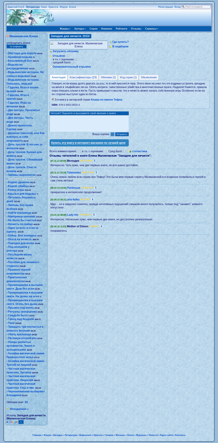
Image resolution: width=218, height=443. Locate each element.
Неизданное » (19, 408)
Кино (44, 6)
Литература (33, 6)
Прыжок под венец (21, 307)
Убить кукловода (19, 334)
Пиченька (73, 187)
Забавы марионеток (22, 174)
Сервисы (151, 28)
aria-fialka (73, 199)
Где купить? (120, 41)
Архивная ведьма (20, 57)
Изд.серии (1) (128, 77)
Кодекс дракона (18, 182)
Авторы (79, 28)
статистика (139, 151)
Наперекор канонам (21, 216)
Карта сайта (166, 435)
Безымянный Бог (20, 60)
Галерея (109, 435)
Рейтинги (121, 28)
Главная (37, 435)
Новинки (106, 28)
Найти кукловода (19, 212)
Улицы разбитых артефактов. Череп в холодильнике (20, 346)
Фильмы (120, 435)
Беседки (57, 435)
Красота (53, 6)
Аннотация (59, 77)
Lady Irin (72, 214)
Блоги (72, 6)
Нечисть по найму (20, 224)
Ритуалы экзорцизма (22, 311)
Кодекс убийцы (18, 186)
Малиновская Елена (24, 36)
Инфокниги (85, 435)
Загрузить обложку (66, 51)
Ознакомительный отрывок (72, 66)
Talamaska (74, 172)
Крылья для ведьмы (22, 193)
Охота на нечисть (20, 239)
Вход (178, 6)
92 (26, 402)
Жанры (64, 28)
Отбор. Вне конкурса (22, 235)
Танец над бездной (21, 319)
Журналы (141, 435)
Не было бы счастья (22, 220)
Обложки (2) (108, 77)
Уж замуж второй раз (22, 338)
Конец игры (16, 189)
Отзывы (136, 28)
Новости (153, 435)
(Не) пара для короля (22, 53)
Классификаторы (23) (83, 77)
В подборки (120, 46)
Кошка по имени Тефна (106, 99)
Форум (63, 6)
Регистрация (165, 6)
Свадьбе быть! (18, 315)
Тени (11, 323)
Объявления (149, 77)
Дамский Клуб (15, 6)
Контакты (180, 435)
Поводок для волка (21, 243)
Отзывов (59, 55)
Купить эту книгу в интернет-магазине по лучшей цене (88, 142)
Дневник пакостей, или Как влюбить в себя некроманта (25, 137)
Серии (93, 28)
